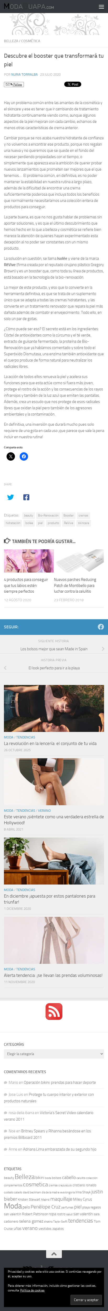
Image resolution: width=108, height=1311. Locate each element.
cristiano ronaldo (84, 1185)
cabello (69, 1177)
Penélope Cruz (46, 1207)
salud (69, 1214)
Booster (68, 515)
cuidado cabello (13, 1192)
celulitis (81, 1178)
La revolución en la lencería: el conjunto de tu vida (50, 743)
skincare (83, 523)
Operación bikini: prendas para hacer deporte (60, 1082)
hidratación (13, 523)
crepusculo (65, 1185)
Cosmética (30, 41)
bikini (39, 1177)
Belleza (11, 41)
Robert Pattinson (35, 1214)
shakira (48, 1221)
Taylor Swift (60, 1221)
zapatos (58, 1229)
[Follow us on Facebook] (101, 627)
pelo (26, 1207)
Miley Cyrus (82, 1199)
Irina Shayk (83, 1192)
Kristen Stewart (29, 1199)
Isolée (29, 523)
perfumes (67, 1207)
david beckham (32, 1192)
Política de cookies (32, 1290)
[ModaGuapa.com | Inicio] (37, 6)
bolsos (56, 1178)
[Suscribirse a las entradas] (54, 1018)
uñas (17, 1228)
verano (30, 1228)
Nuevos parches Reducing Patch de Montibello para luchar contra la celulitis (75, 585)
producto (53, 523)
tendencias (80, 1220)
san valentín (83, 1214)
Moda (8, 737)
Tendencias (25, 737)
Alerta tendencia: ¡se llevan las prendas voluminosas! (53, 975)
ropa (52, 1214)
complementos (13, 1185)
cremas (83, 515)
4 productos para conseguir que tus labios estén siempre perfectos (26, 585)
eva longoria (67, 1192)
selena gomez (31, 1221)
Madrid (45, 1199)
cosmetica (35, 1184)
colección (92, 1178)
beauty (28, 515)
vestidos (45, 1228)
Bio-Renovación (48, 515)
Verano (44, 811)
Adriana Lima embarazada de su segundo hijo (59, 1149)
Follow (17, 84)
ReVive (68, 523)
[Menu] (101, 6)
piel (40, 523)
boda (48, 1178)
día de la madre (51, 1192)
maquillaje (61, 1199)
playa (86, 1207)
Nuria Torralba (24, 74)
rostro (61, 1214)
